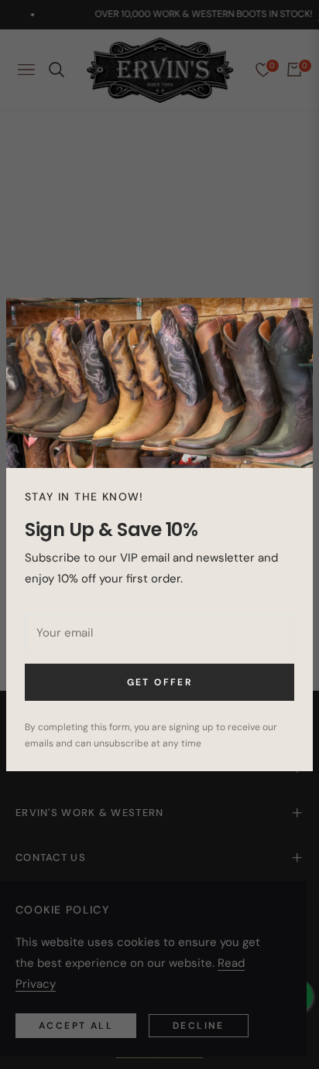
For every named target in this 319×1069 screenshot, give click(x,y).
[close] (293, 318)
